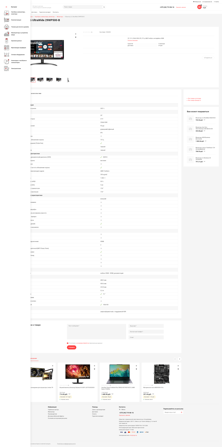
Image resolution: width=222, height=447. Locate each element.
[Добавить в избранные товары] (52, 369)
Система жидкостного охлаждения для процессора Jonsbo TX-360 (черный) (35, 388)
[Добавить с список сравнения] (52, 365)
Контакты (56, 12)
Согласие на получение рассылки (57, 418)
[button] (179, 359)
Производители (52, 414)
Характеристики (36, 93)
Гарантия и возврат (45, 12)
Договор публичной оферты (56, 416)
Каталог (14, 7)
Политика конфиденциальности (66, 443)
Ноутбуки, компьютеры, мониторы (45, 16)
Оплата (94, 414)
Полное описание (133, 40)
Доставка (34, 12)
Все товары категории (194, 98)
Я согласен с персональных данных (85, 343)
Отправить (72, 347)
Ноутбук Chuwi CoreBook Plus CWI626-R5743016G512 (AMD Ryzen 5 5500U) (118, 388)
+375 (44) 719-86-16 (167, 7)
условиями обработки (82, 343)
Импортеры (51, 411)
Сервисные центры (53, 409)
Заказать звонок (181, 7)
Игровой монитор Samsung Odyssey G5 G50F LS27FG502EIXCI (77, 387)
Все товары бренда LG (194, 100)
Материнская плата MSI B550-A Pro (153, 387)
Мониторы (60, 16)
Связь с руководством (98, 409)
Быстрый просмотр (35, 374)
